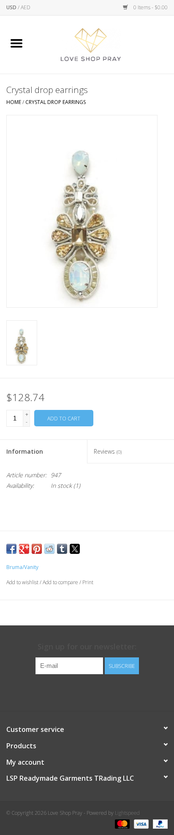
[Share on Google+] (24, 549)
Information (24, 451)
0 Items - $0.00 (150, 7)
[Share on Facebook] (11, 549)
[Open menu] (16, 43)
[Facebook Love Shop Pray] (79, 691)
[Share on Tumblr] (62, 549)
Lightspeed (127, 812)
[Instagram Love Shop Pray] (94, 691)
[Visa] (140, 823)
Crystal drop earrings (55, 102)
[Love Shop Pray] (103, 44)
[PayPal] (159, 823)
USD (12, 7)
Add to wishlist (23, 582)
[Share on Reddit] (49, 549)
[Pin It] (37, 549)
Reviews (108, 451)
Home (13, 102)
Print (87, 582)
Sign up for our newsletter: (87, 646)
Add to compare (61, 582)
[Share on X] (75, 549)
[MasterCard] (121, 823)
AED (25, 7)
